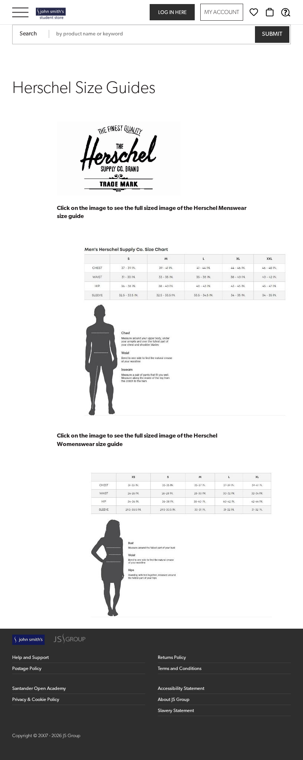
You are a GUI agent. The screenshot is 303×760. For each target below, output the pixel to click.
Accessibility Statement (181, 688)
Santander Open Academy (39, 688)
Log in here (172, 12)
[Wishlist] (254, 12)
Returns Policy (172, 657)
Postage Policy (26, 668)
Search (28, 34)
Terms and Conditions (179, 668)
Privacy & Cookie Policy (35, 699)
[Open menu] (20, 13)
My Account (221, 12)
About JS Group (174, 699)
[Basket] (270, 12)
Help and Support (30, 657)
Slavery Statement (176, 710)
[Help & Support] (285, 12)
